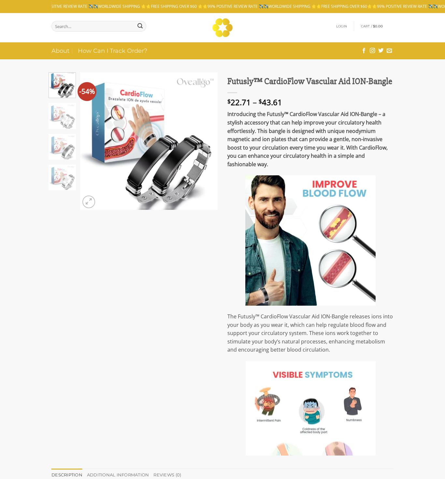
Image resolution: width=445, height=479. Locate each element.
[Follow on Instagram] (372, 51)
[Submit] (140, 26)
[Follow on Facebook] (363, 51)
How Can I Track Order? (112, 50)
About (60, 50)
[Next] (207, 141)
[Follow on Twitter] (380, 51)
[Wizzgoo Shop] (222, 27)
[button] (341, 26)
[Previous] (91, 141)
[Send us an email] (389, 51)
